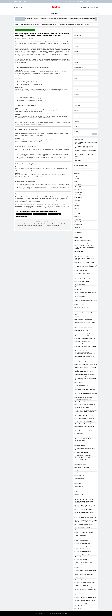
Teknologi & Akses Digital (80, 535)
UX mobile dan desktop (21, 216)
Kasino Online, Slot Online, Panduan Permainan (85, 322)
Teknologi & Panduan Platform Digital (83, 551)
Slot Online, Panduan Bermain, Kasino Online (84, 515)
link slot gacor (78, 35)
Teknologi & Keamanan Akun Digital (82, 543)
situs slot (77, 73)
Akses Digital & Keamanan (80, 235)
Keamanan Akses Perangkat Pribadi (82, 335)
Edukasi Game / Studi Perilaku (81, 276)
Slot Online (77, 497)
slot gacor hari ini (79, 494)
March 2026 (77, 181)
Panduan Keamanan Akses (81, 401)
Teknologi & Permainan (80, 556)
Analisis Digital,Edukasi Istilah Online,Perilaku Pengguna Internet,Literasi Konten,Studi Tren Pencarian (85, 247)
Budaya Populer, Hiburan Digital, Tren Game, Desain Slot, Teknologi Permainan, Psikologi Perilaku (84, 258)
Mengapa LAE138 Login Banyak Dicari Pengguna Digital (77, 1)
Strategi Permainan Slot (80, 529)
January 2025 (78, 219)
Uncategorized (78, 608)
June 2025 (77, 205)
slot (76, 78)
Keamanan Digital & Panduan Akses (82, 341)
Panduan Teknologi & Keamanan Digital (83, 421)
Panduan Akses (78, 382)
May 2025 (77, 208)
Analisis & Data (78, 237)
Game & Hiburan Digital (80, 284)
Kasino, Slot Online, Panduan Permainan (83, 327)
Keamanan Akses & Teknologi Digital (83, 333)
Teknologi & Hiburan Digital (81, 538)
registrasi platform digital (54, 214)
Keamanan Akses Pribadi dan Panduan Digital (85, 338)
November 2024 (78, 224)
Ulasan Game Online (79, 605)
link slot (77, 51)
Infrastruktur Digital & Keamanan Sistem (83, 310)
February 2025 (78, 216)
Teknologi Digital (78, 567)
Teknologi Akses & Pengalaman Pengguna (84, 562)
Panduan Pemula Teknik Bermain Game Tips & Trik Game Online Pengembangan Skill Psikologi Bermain (86, 412)
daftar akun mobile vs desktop (27, 211)
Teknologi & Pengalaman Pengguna (82, 554)
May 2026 (77, 176)
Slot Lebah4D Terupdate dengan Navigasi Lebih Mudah (38, 18)
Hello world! (90, 168)
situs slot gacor (78, 83)
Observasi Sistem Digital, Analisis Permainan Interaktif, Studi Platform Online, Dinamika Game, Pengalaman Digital (85, 378)
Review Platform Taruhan (80, 464)
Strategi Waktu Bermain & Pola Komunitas (84, 532)
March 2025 (77, 213)
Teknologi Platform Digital (80, 579)
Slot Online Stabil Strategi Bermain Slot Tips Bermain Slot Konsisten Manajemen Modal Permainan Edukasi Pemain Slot (84, 501)
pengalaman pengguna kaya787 (23, 214)
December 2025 (78, 189)
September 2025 (78, 197)
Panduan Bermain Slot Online (81, 385)
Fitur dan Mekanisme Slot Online (82, 281)
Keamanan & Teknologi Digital (81, 330)
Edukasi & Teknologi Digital (81, 270)
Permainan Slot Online (80, 445)
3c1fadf (18, 38)
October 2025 (78, 194)
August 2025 (77, 200)
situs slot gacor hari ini (80, 57)
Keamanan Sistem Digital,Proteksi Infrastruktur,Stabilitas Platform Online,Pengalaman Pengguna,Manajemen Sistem (85, 352)
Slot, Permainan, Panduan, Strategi (82, 527)
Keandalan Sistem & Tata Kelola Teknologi (84, 359)
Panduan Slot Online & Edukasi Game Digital (84, 418)
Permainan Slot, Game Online (81, 452)
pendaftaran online (52, 211)
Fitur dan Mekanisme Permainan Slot (83, 278)
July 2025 (77, 203)
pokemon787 (78, 462)
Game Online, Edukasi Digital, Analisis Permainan (85, 292)
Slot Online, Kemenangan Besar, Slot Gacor (84, 512)
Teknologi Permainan (79, 577)
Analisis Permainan (79, 251)
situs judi (77, 470)
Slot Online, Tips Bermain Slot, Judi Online (84, 524)
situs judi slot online (79, 478)
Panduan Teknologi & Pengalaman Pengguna (25, 30)
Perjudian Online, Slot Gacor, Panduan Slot (84, 430)
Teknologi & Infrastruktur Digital (82, 540)
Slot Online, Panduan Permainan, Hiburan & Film (85, 517)
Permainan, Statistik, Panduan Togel (83, 455)
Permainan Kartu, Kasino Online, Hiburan (83, 436)
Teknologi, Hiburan (79, 592)
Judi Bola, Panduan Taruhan (81, 317)
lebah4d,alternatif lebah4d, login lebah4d (83, 361)
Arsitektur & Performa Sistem (81, 254)
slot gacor (77, 40)
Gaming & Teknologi (79, 304)
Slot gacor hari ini (79, 67)
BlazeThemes (64, 613)
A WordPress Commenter (80, 168)
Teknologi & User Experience (81, 559)
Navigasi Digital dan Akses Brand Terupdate (84, 374)
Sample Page (54, 13)
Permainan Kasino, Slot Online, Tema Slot (84, 443)
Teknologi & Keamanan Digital (81, 546)
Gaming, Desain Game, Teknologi (82, 307)
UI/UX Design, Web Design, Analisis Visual (84, 603)
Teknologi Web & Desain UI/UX (81, 585)
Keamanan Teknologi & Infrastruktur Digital (84, 356)
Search (76, 131)
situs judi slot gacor (79, 475)
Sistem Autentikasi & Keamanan (82, 467)
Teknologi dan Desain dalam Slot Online (83, 565)
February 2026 (78, 184)
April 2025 (77, 211)
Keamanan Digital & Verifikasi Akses (83, 344)
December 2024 (78, 221)
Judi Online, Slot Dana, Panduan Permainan (84, 319)
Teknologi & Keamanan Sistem (81, 548)
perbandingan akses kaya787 (40, 214)
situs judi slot (78, 472)
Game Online (78, 289)
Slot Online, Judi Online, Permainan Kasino (84, 509)
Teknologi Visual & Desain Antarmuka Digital (84, 582)
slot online (77, 105)
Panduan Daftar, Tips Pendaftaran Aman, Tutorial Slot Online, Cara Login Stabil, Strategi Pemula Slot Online (86, 393)
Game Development (79, 286)
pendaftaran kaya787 (41, 211)
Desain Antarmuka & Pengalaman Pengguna (84, 262)
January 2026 (78, 186)
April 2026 (77, 178)
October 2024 (78, 227)
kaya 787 (66, 71)
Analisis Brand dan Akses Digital (82, 243)
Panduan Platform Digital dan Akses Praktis (84, 415)
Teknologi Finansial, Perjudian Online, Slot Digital (85, 570)
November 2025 (78, 192)
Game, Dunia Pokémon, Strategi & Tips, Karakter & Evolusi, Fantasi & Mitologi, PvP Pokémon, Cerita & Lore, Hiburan (86, 300)
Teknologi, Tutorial (79, 594)
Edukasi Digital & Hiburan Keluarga (82, 273)
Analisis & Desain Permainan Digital (83, 240)
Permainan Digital (79, 433)
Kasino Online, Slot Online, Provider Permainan (85, 325)
